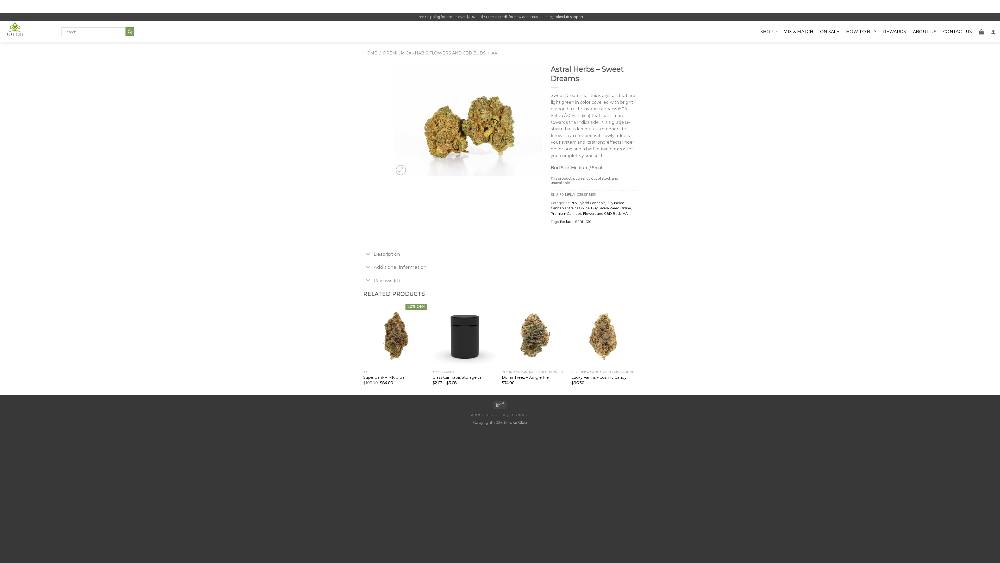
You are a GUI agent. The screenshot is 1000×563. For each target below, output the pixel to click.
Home (370, 53)
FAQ (504, 415)
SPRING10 (583, 222)
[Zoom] (401, 170)
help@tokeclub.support (563, 17)
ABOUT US (925, 31)
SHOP (766, 31)
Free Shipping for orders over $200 (446, 17)
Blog (492, 415)
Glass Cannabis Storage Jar (458, 377)
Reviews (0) (387, 280)
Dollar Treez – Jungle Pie (525, 377)
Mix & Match (798, 31)
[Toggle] (368, 254)
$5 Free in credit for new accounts (509, 17)
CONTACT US (957, 31)
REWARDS (894, 31)
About (477, 415)
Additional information (400, 267)
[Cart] (981, 32)
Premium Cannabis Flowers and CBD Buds (434, 53)
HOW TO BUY (861, 31)
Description (387, 254)
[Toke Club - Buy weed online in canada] (29, 31)
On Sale (829, 31)
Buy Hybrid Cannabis (588, 203)
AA (494, 53)
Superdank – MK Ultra (383, 377)
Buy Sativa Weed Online (611, 208)
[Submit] (130, 31)
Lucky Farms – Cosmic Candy (599, 377)
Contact (520, 415)
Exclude (566, 222)
